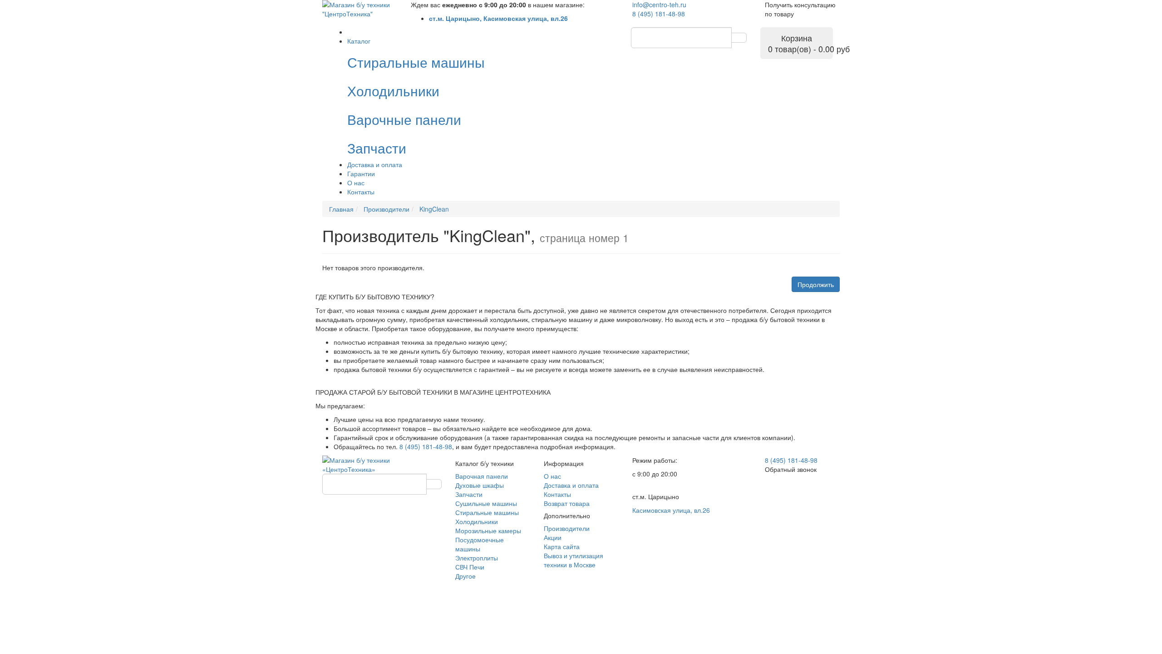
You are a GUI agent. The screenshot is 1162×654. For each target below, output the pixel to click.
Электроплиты (476, 557)
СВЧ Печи (469, 566)
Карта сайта (562, 546)
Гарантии (361, 173)
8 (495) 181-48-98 (658, 13)
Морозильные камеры (488, 530)
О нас (355, 182)
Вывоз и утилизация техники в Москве (573, 560)
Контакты (360, 191)
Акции (552, 537)
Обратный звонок (791, 469)
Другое (465, 575)
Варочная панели (481, 476)
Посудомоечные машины (479, 544)
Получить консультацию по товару (800, 9)
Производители (567, 528)
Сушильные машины (486, 503)
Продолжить (816, 284)
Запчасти (469, 494)
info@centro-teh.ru (659, 4)
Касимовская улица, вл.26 (671, 510)
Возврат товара (567, 503)
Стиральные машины (487, 512)
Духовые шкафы (479, 485)
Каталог (358, 40)
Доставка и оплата (374, 164)
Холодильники (476, 521)
